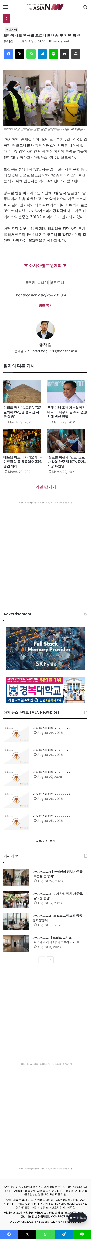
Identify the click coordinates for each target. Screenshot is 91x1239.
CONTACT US (60, 1216)
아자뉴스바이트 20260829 (52, 728)
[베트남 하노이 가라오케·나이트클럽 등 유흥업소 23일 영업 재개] (24, 441)
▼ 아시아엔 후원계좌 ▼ (45, 265)
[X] (19, 54)
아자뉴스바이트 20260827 (51, 772)
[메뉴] (6, 8)
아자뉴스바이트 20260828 (52, 750)
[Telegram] (42, 54)
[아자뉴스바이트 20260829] (16, 734)
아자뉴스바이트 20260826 (52, 794)
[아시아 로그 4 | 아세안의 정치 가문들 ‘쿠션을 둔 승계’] (16, 877)
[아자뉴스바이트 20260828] (16, 756)
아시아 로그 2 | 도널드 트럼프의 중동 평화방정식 (57, 917)
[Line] (53, 54)
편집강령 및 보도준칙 (62, 1212)
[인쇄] (75, 54)
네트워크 (40, 1212)
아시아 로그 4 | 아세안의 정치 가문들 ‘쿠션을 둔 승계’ (58, 873)
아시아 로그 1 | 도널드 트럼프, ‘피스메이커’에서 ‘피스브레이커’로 (56, 939)
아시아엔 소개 (13, 1212)
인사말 (28, 1212)
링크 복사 (45, 305)
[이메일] (64, 54)
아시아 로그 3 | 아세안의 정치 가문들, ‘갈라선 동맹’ (58, 895)
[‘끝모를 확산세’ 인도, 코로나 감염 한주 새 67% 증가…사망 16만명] (67, 441)
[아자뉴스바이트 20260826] (16, 800)
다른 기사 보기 (45, 841)
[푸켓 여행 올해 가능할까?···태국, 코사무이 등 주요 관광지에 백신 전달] (67, 391)
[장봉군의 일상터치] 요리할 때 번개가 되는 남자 (47, 18)
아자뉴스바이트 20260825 (52, 816)
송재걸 (8, 41)
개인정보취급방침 (37, 1216)
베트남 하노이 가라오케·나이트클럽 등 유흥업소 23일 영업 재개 (23, 461)
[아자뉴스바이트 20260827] (16, 778)
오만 (31, 282)
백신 (44, 282)
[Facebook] (8, 54)
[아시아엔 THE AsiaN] (45, 6)
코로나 (58, 282)
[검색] (85, 8)
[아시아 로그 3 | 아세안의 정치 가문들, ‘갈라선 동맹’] (16, 899)
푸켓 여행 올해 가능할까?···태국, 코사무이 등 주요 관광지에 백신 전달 (67, 412)
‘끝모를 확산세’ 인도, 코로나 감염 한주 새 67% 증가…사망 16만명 (67, 461)
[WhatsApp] (31, 54)
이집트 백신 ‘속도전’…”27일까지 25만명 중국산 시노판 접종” (23, 412)
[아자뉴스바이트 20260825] (16, 822)
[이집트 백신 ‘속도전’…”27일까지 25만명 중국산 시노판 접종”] (24, 391)
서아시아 (11, 29)
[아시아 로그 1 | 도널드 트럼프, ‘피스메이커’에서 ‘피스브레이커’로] (16, 943)
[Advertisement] (45, 552)
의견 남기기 (45, 487)
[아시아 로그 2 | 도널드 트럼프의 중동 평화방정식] (16, 921)
